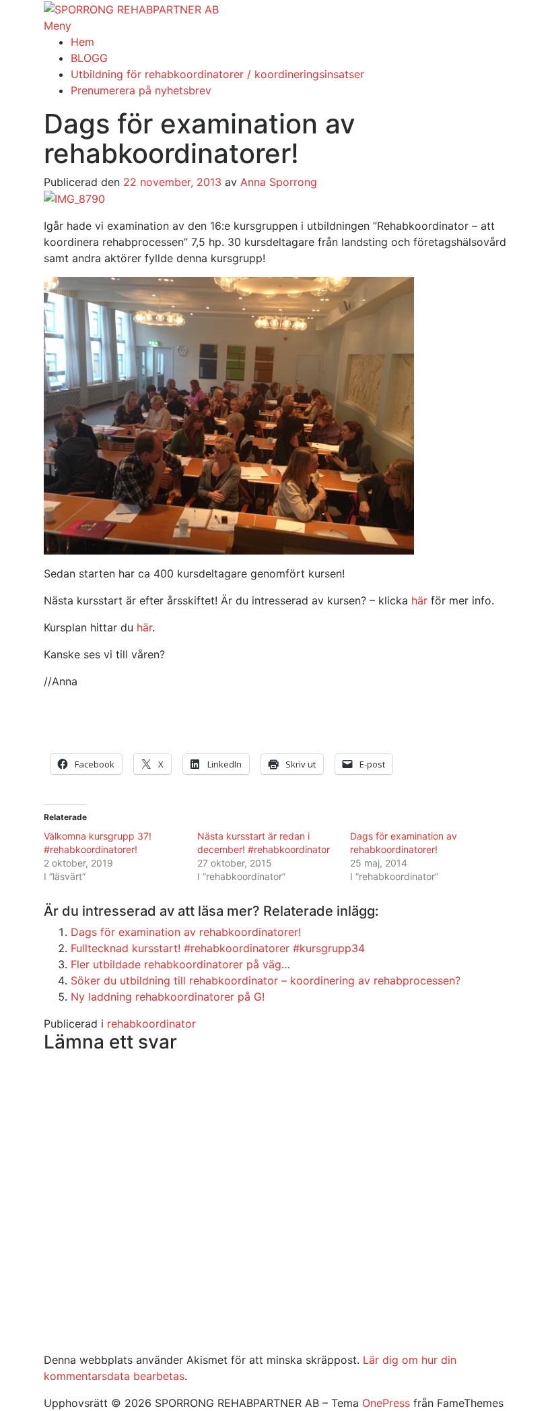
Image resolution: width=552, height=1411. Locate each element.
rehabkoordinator (151, 1023)
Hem (82, 42)
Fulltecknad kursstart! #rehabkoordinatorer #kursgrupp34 (218, 948)
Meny (57, 25)
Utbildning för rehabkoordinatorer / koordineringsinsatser (217, 74)
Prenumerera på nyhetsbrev (141, 90)
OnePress (386, 1403)
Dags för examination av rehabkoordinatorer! (186, 932)
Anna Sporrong (278, 182)
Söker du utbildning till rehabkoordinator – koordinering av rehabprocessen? (265, 980)
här (419, 600)
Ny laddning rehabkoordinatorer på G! (168, 996)
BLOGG (89, 58)
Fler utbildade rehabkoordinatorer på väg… (180, 964)
